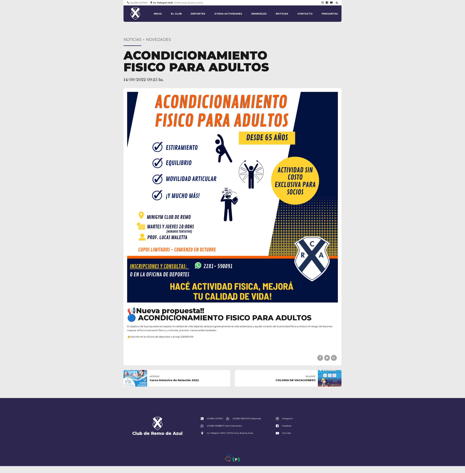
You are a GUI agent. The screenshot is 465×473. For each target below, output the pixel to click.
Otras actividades (228, 13)
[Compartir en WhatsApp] (334, 358)
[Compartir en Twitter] (327, 358)
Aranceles (259, 13)
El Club (176, 13)
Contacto (305, 13)
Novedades (158, 39)
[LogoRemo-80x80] (157, 423)
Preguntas (330, 13)
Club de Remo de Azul (157, 433)
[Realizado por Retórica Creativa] (228, 458)
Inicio (158, 13)
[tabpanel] (232, 197)
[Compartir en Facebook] (320, 358)
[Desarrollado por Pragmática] (236, 460)
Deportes (198, 13)
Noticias (282, 13)
